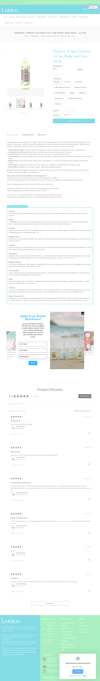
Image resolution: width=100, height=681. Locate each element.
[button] (93, 7)
